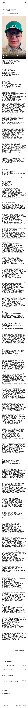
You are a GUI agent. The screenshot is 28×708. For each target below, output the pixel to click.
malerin (9, 13)
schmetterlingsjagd (19, 650)
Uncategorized (15, 13)
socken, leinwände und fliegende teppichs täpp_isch (10, 680)
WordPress (23, 705)
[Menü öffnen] (25, 2)
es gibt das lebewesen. (8, 665)
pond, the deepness (8, 675)
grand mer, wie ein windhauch (7, 670)
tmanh (4, 2)
